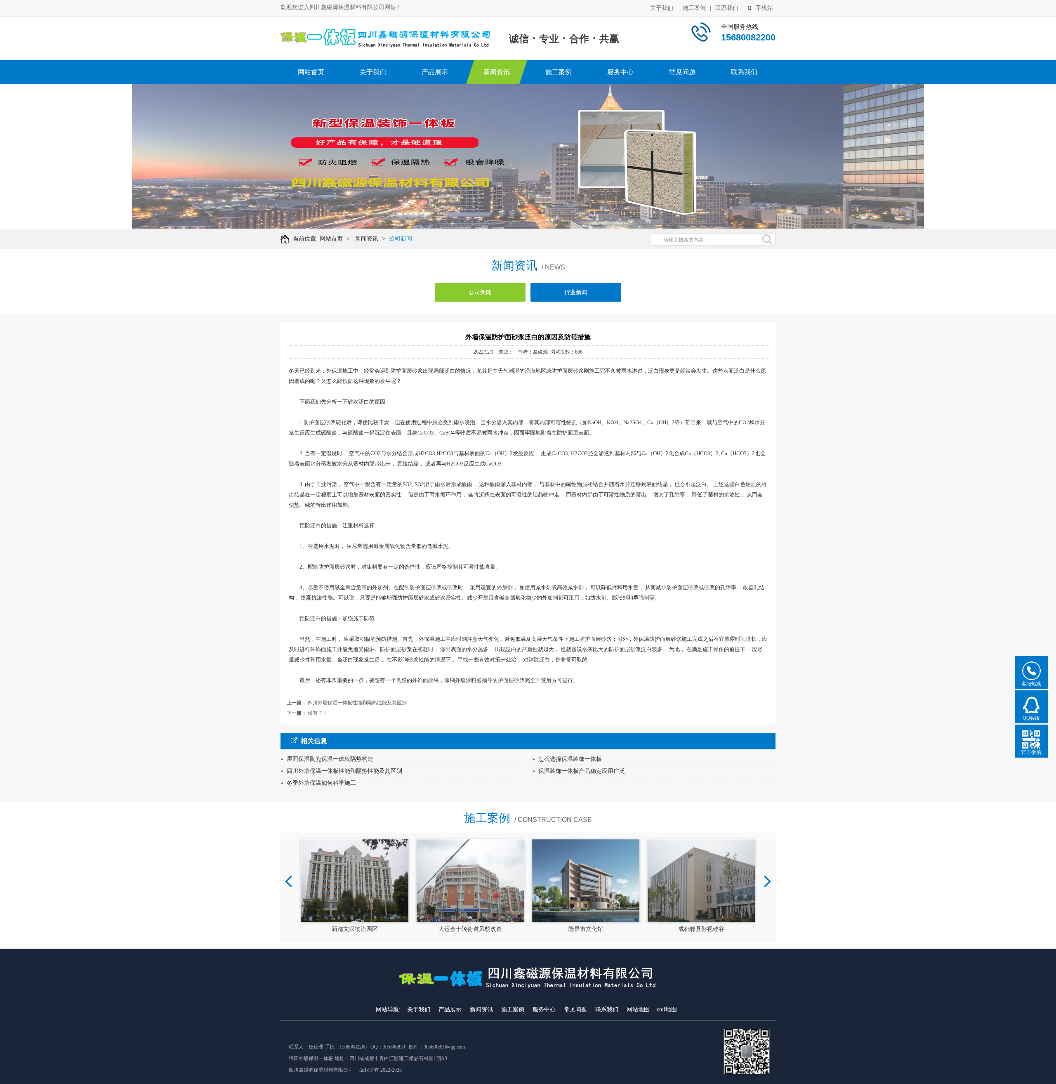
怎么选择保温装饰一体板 (570, 759)
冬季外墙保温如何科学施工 (321, 783)
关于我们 (661, 8)
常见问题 (682, 72)
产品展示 (435, 72)
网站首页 (311, 72)
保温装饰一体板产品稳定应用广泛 (581, 771)
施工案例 (694, 8)
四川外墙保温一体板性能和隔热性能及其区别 (357, 703)
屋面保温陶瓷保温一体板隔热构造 (330, 759)
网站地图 (638, 1009)
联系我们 (726, 8)
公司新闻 (400, 239)
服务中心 (620, 72)
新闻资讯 (496, 72)
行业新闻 (575, 292)
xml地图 (666, 1009)
